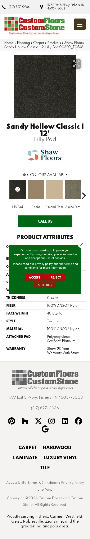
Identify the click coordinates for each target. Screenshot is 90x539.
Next (84, 189)
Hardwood (57, 447)
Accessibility (16, 482)
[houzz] (25, 422)
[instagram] (51, 422)
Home (9, 43)
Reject (55, 277)
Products (54, 43)
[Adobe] (36, 189)
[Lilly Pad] (17, 189)
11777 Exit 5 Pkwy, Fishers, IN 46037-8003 (65, 6)
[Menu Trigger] (80, 24)
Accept (34, 277)
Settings (45, 285)
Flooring (23, 43)
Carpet (38, 43)
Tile (45, 467)
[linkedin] (65, 422)
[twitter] (38, 422)
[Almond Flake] (54, 189)
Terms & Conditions (43, 482)
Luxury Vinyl (60, 457)
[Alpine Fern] (73, 189)
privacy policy (44, 264)
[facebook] (78, 422)
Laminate (25, 457)
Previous (6, 189)
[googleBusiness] (45, 430)
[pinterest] (11, 422)
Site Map (45, 489)
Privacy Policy (72, 482)
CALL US (45, 221)
